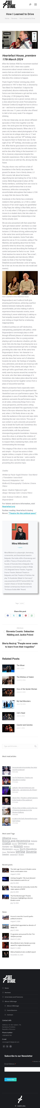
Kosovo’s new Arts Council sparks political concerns (22, 917)
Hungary (5, 846)
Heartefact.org (8, 506)
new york (16, 849)
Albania (6, 838)
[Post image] (8, 668)
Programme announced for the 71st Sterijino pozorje (23, 935)
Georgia (14, 844)
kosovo (18, 846)
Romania (11, 852)
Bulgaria (34, 841)
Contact (10, 1015)
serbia (20, 734)
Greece (31, 843)
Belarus (14, 838)
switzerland (14, 855)
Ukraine (21, 855)
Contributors (12, 1010)
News (7, 988)
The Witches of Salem (25, 677)
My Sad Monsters (24, 701)
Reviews (7, 33)
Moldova (26, 847)
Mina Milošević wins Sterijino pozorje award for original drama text (23, 944)
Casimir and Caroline (25, 725)
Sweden (5, 854)
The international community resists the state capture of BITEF (24, 888)
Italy (11, 847)
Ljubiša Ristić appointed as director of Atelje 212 (23, 926)
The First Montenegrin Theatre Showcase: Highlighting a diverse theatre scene (22, 898)
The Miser (21, 665)
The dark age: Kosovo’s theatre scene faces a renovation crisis (23, 870)
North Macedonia (28, 849)
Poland (4, 852)
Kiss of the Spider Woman (27, 689)
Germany (22, 843)
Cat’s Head (21, 713)
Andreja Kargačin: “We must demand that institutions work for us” (23, 879)
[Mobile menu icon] (35, 4)
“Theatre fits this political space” (22, 513)
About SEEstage (11, 1001)
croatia (6, 843)
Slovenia (31, 852)
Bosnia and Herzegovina (16, 840)
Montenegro (7, 849)
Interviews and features (14, 997)
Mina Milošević (20, 543)
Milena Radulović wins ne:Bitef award (23, 952)
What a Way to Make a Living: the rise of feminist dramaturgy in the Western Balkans (24, 810)
